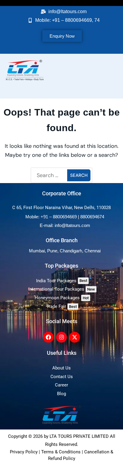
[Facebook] (48, 337)
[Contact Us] (61, 376)
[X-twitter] (74, 337)
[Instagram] (61, 337)
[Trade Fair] (61, 306)
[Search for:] (50, 175)
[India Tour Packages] (61, 281)
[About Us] (61, 368)
